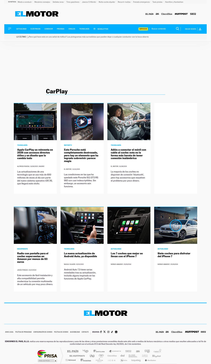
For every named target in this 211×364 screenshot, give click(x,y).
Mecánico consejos (42, 2)
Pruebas (60, 29)
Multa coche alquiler (107, 2)
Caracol (157, 351)
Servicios (143, 29)
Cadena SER (127, 351)
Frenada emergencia (141, 2)
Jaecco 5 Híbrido (89, 2)
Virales (71, 29)
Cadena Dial (122, 356)
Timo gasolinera (73, 2)
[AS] (157, 14)
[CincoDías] (166, 14)
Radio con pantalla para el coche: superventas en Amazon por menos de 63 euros (32, 257)
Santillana (100, 351)
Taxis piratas (157, 2)
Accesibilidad (75, 332)
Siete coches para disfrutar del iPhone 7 (174, 255)
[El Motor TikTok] (112, 332)
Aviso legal (9, 332)
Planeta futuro (143, 356)
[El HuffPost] (181, 14)
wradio (100, 356)
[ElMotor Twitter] (104, 332)
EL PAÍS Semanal (133, 356)
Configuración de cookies (42, 332)
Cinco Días (111, 356)
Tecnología (84, 29)
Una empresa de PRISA (47, 354)
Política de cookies (61, 332)
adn (146, 351)
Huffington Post (76, 356)
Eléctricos (35, 29)
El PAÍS (72, 351)
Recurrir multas (124, 2)
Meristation (150, 360)
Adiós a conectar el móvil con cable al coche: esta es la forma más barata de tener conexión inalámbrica (128, 154)
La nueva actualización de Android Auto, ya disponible (80, 255)
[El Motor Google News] (116, 332)
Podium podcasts (99, 360)
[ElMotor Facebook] (101, 332)
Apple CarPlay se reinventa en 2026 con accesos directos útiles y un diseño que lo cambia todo (35, 154)
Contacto (85, 332)
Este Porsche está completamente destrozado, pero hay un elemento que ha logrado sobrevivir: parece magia (81, 155)
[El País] (149, 14)
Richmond (71, 360)
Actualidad (21, 29)
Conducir (48, 29)
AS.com (137, 351)
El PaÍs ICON (111, 360)
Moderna (85, 360)
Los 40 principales (86, 351)
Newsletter (102, 29)
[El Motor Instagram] (108, 332)
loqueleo (136, 360)
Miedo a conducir (25, 2)
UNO (92, 356)
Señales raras (58, 2)
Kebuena (154, 356)
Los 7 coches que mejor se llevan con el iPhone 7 (127, 255)
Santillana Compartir (115, 351)
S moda (123, 360)
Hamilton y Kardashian (174, 2)
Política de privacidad (23, 332)
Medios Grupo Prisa (47, 360)
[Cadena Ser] (193, 14)
